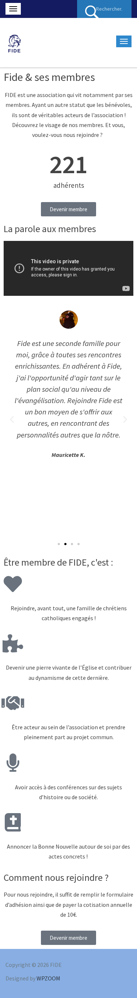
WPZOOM (48, 978)
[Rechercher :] (104, 9)
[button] (59, 544)
